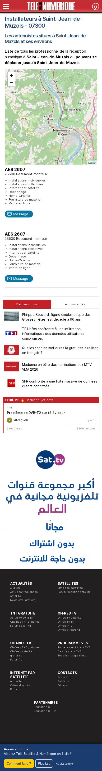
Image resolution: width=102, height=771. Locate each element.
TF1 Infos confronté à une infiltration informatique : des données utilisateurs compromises (53, 333)
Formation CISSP (45, 711)
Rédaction (64, 677)
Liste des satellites (70, 588)
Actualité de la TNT (22, 617)
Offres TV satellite (69, 617)
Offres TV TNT (67, 621)
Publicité (63, 681)
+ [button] (11, 76)
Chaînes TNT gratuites (25, 621)
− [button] (11, 83)
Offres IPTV (65, 625)
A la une (15, 588)
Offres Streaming (69, 629)
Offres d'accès (20, 685)
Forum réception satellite (74, 592)
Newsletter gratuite (22, 600)
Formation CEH (43, 707)
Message (20, 214)
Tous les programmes (72, 655)
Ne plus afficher (65, 763)
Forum (14, 689)
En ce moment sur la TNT (74, 647)
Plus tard (44, 763)
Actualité (16, 681)
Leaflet (92, 162)
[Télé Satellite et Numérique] (51, 6)
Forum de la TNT (20, 625)
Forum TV (16, 659)
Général (63, 685)
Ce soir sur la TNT (69, 651)
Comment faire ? (19, 763)
